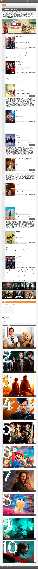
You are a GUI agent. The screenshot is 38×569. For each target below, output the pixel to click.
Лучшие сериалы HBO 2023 (15, 11)
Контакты (22, 567)
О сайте (26, 567)
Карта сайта (17, 567)
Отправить (5, 321)
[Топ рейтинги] (4, 0)
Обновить (4, 318)
